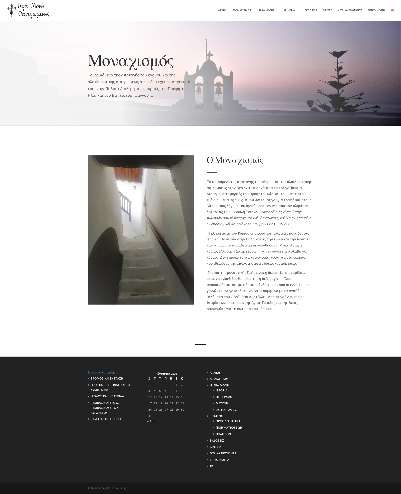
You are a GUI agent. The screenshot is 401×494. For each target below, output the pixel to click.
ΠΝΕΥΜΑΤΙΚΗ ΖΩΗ (229, 427)
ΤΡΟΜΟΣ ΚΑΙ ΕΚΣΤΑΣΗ (107, 378)
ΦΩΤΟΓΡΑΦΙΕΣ (226, 410)
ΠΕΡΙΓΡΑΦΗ (224, 397)
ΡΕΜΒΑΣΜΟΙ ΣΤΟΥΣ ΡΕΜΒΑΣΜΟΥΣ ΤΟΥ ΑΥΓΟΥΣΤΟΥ (105, 408)
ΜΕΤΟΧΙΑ (222, 403)
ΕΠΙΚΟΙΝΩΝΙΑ (377, 10)
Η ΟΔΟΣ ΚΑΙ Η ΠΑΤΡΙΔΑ (107, 396)
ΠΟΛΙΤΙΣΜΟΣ (225, 434)
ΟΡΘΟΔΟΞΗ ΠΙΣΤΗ (229, 421)
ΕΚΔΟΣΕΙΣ (311, 10)
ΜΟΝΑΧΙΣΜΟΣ (242, 10)
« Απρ (151, 421)
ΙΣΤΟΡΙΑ (221, 390)
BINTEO (327, 10)
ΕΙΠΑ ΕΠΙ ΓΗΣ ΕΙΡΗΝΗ (106, 419)
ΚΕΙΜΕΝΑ (289, 10)
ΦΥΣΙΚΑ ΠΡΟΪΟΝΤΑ (350, 10)
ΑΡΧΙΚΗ (222, 10)
